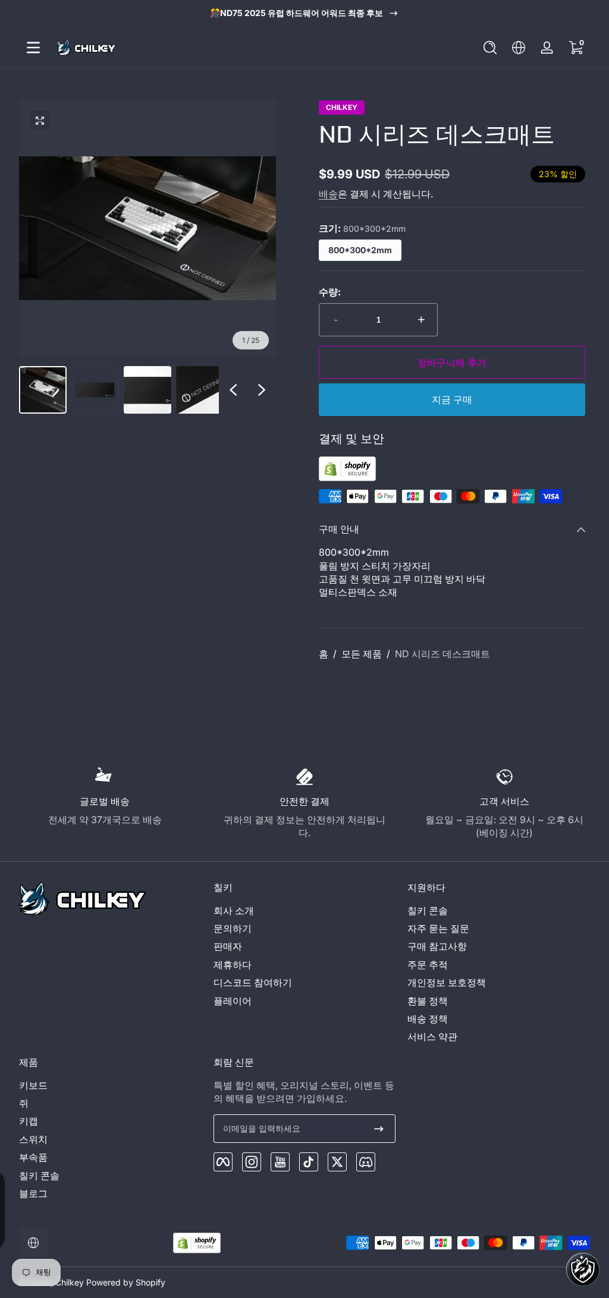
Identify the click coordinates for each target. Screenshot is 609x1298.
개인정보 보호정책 (446, 982)
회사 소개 (234, 910)
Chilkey (341, 107)
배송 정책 (427, 1019)
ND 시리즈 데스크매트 (442, 654)
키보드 (33, 1085)
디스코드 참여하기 (253, 982)
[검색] (490, 47)
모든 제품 (361, 654)
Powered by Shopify (125, 1282)
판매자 (228, 946)
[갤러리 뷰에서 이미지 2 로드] (95, 390)
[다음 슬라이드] (261, 390)
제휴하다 (233, 965)
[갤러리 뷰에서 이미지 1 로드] (43, 390)
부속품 (33, 1157)
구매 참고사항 (437, 946)
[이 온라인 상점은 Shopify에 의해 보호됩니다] (347, 478)
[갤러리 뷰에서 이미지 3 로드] (147, 390)
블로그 (33, 1193)
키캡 (28, 1121)
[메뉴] (33, 47)
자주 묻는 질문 (438, 928)
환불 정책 (427, 1001)
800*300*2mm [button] (360, 250)
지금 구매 (452, 400)
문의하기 (233, 928)
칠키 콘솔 (427, 910)
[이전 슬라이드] (233, 390)
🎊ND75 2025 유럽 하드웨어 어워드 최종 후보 (296, 13)
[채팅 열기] (582, 1269)
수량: (330, 292)
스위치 (33, 1139)
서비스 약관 (432, 1036)
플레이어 (233, 1001)
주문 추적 (427, 965)
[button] (490, 48)
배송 (328, 194)
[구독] (378, 1128)
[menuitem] (305, 910)
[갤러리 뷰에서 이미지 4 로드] (200, 390)
